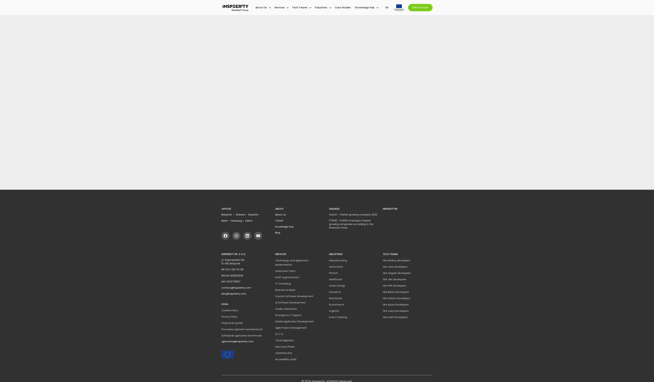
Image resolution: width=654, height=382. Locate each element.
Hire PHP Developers (394, 285)
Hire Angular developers (397, 273)
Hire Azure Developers (396, 304)
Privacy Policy (229, 316)
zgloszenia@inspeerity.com (237, 341)
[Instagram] (236, 236)
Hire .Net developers (394, 279)
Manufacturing (338, 260)
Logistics (334, 311)
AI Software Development (290, 302)
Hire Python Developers (396, 298)
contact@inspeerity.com (236, 287)
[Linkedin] (247, 236)
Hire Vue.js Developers (396, 311)
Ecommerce (336, 304)
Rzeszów (253, 214)
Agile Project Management (291, 327)
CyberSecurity (283, 353)
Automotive (336, 266)
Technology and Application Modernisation (292, 262)
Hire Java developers (395, 266)
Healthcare (335, 279)
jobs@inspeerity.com (233, 293)
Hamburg (236, 220)
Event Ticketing (338, 317)
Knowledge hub (284, 226)
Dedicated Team (285, 271)
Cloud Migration (284, 340)
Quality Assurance (286, 309)
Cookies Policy (229, 310)
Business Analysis (285, 290)
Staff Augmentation (287, 277)
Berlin (224, 220)
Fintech (333, 273)
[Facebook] (225, 236)
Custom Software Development (294, 296)
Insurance (335, 292)
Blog (277, 232)
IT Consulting (283, 283)
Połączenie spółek (232, 323)
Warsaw (240, 214)
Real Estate (335, 298)
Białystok (226, 214)
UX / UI (279, 334)
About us (280, 214)
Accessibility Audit (286, 359)
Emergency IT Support (288, 315)
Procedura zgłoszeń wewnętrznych (242, 329)
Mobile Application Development (294, 321)
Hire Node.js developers (396, 260)
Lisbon (249, 220)
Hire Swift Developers (395, 317)
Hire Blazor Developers (396, 292)
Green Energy (337, 285)
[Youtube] (258, 236)
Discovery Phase (285, 346)
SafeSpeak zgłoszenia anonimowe (241, 335)
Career (279, 220)
